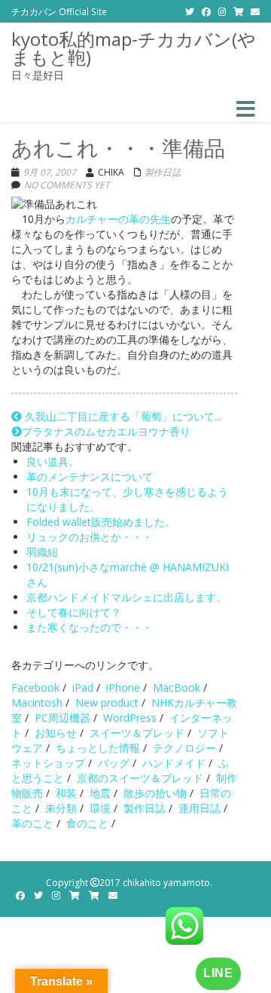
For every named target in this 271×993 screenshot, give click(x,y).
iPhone (123, 687)
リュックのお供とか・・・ (89, 537)
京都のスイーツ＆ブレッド (140, 778)
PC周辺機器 (62, 717)
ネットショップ (48, 763)
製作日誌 (163, 172)
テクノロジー (184, 748)
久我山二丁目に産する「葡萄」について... (121, 416)
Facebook (35, 687)
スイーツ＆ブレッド (137, 733)
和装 (66, 793)
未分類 (61, 808)
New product (107, 702)
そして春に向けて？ (73, 612)
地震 (100, 793)
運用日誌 (199, 808)
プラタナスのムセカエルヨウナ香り (106, 431)
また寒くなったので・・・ (89, 627)
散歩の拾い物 (155, 793)
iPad (82, 687)
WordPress (130, 717)
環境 (100, 808)
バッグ (113, 763)
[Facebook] (206, 11)
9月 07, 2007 (49, 172)
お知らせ (56, 733)
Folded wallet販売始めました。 (100, 522)
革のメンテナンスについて (89, 476)
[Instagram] (222, 11)
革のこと (32, 823)
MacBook (176, 687)
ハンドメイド (174, 763)
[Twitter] (189, 11)
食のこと (87, 823)
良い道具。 (52, 461)
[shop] (238, 11)
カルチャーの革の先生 (118, 219)
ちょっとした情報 (98, 748)
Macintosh (36, 702)
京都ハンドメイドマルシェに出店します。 (126, 597)
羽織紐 (42, 552)
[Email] (255, 11)
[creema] (94, 895)
